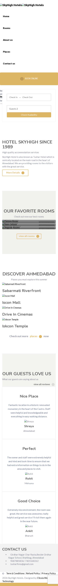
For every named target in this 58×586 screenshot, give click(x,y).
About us (8, 40)
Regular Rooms (12, 226)
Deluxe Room (11, 220)
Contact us (9, 63)
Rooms (6, 28)
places (34, 336)
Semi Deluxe (11, 223)
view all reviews (42, 384)
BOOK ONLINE (31, 78)
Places (6, 51)
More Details (13, 172)
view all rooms (27, 236)
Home (6, 16)
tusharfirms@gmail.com (21, 564)
